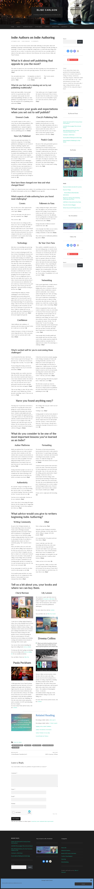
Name (13, 789)
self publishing (15, 747)
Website (13, 803)
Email (13, 796)
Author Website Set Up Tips (43, 733)
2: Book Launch (53, 723)
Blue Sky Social (51, 613)
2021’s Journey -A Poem (51, 753)
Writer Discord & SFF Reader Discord (72, 207)
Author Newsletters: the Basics (43, 729)
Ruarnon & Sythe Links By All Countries (72, 187)
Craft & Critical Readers (66, 856)
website (15, 707)
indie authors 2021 (37, 745)
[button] (91, 880)
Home (12, 26)
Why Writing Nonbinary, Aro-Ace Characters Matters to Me (71, 131)
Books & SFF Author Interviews (68, 853)
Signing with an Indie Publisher (43, 726)
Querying (63, 859)
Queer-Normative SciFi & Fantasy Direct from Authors (72, 122)
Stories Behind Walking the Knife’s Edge (72, 137)
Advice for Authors (18, 742)
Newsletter (55, 26)
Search (64, 38)
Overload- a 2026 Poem (68, 134)
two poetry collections (48, 599)
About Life (63, 847)
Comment (14, 773)
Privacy (72, 26)
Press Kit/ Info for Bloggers (69, 205)
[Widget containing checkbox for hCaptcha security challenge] (34, 812)
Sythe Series (38, 26)
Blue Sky (26, 657)
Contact (47, 26)
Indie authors (28, 745)
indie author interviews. (17, 745)
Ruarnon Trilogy (27, 26)
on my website (27, 647)
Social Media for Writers (42, 736)
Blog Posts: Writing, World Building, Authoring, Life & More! (71, 198)
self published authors (48, 745)
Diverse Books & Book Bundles (71, 192)
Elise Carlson (47, 10)
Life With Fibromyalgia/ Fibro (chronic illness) (72, 126)
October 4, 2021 (15, 41)
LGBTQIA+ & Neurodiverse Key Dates (72, 202)
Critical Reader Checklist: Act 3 (19, 753)
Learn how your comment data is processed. (42, 821)
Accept (83, 884)
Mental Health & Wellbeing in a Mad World (71, 141)
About (18, 26)
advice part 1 (52, 720)
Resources (64, 26)
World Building (64, 862)
